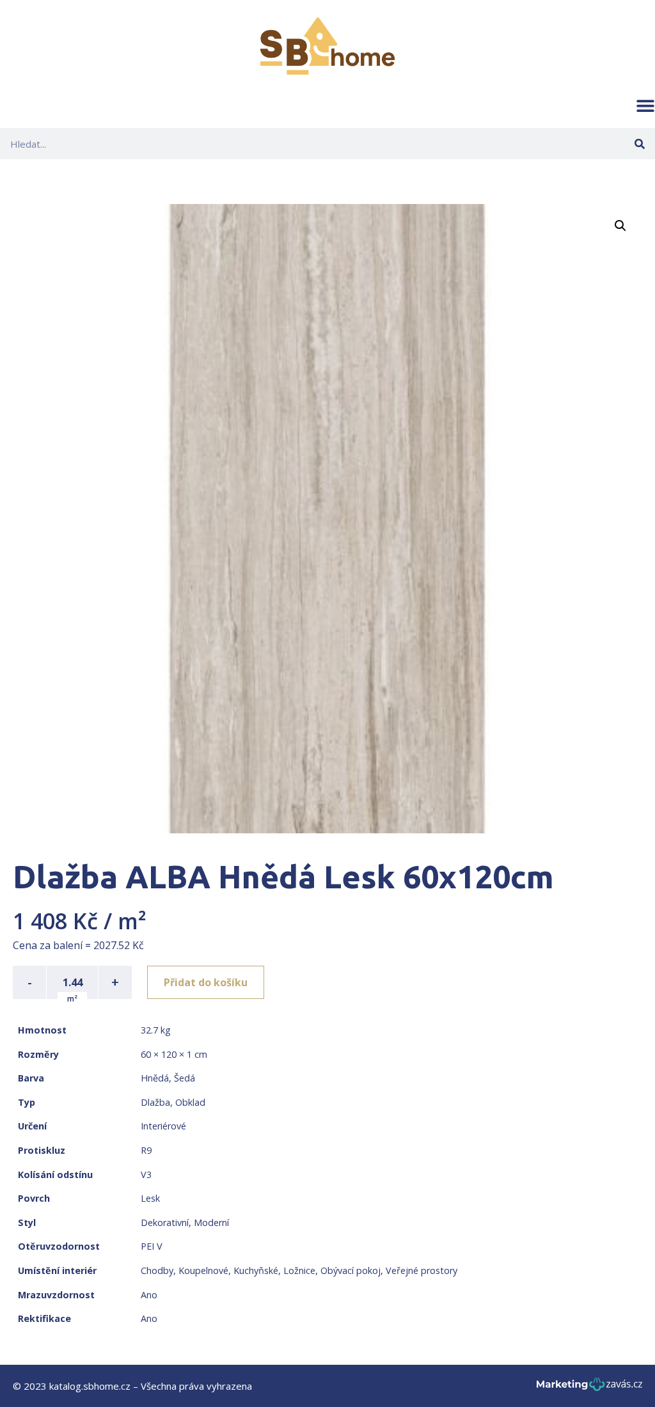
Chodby (157, 1270)
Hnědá (155, 1078)
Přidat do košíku (206, 982)
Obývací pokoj (350, 1270)
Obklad (190, 1102)
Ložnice (299, 1270)
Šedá (184, 1078)
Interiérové (163, 1126)
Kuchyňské (255, 1270)
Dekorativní (165, 1222)
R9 (146, 1150)
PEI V (151, 1246)
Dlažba (155, 1102)
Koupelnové (203, 1270)
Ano (149, 1295)
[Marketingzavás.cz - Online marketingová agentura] (589, 1388)
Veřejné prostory (421, 1270)
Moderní (211, 1222)
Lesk (150, 1198)
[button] (645, 105)
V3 (146, 1174)
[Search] (639, 143)
